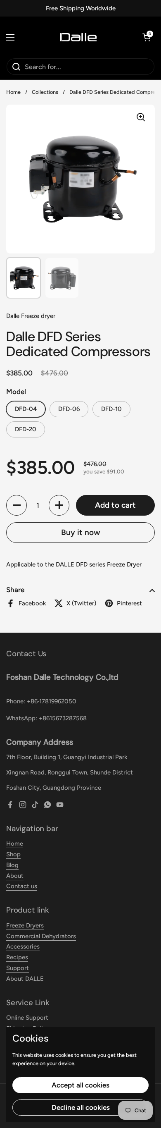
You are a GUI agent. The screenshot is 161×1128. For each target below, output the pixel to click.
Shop (13, 854)
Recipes (17, 957)
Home (13, 92)
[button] (146, 37)
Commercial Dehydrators (41, 936)
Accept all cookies (80, 1085)
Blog (12, 865)
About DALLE (25, 978)
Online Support (27, 1017)
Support (17, 968)
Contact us (21, 886)
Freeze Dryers (25, 925)
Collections (45, 92)
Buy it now (80, 532)
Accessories (23, 946)
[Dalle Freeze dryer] (78, 37)
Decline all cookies (81, 1107)
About (15, 875)
